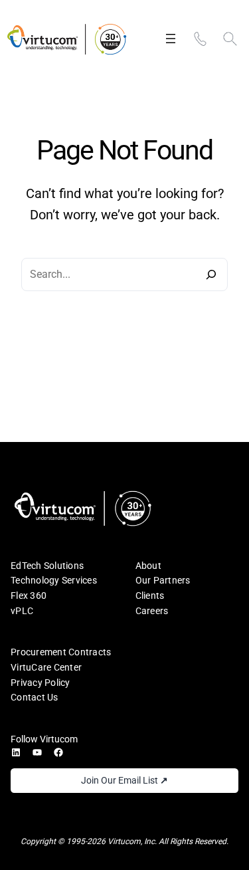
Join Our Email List (124, 780)
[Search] (211, 274)
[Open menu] (171, 39)
